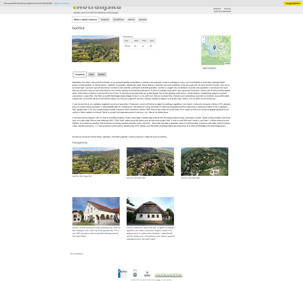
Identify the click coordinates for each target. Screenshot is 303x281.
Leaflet (227, 63)
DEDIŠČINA (118, 20)
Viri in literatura (76, 254)
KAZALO (227, 9)
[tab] (80, 74)
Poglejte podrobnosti (61, 3)
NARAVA (105, 20)
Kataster (101, 75)
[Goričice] (95, 62)
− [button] (203, 41)
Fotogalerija (80, 75)
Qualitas (158, 280)
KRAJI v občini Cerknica (85, 20)
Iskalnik (142, 20)
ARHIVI (131, 20)
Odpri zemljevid (209, 68)
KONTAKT (217, 9)
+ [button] (203, 37)
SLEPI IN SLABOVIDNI (222, 12)
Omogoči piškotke (293, 3)
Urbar (91, 75)
